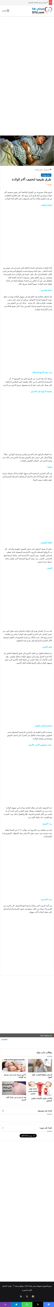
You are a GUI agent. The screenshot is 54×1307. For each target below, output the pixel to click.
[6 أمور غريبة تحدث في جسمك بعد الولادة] (14, 1065)
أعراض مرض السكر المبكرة (38, 2)
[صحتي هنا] (42, 10)
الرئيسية (47, 170)
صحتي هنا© (33, 1286)
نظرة (10, 1286)
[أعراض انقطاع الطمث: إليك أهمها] (40, 1065)
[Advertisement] (27, 46)
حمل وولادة (38, 170)
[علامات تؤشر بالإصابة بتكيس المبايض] (40, 1088)
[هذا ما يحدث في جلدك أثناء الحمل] (14, 1088)
